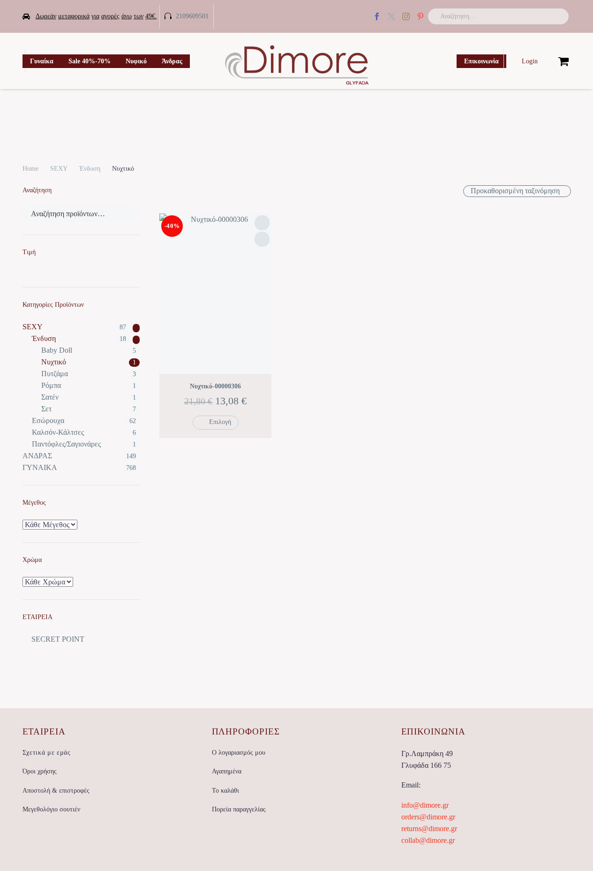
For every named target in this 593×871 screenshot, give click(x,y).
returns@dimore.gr (429, 829)
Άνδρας (172, 61)
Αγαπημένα (226, 771)
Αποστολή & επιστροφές (56, 790)
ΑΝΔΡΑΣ (37, 456)
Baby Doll (56, 350)
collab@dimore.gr (428, 840)
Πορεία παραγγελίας (239, 809)
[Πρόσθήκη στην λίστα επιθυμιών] (262, 222)
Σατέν (50, 397)
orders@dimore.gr (428, 817)
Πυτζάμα (54, 374)
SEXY (59, 168)
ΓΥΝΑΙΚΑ (40, 467)
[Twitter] (391, 16)
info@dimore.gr (425, 805)
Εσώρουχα (48, 420)
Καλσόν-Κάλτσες (58, 432)
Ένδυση (89, 168)
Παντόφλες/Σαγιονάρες (66, 444)
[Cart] (563, 61)
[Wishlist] (548, 61)
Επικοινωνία (481, 61)
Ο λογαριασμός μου (238, 752)
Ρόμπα (51, 385)
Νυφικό (136, 61)
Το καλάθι (225, 790)
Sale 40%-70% (89, 61)
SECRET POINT (57, 639)
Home (30, 168)
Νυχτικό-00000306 (215, 386)
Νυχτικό (53, 362)
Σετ (46, 409)
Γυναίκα (41, 61)
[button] (557, 16)
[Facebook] (377, 16)
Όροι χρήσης (40, 771)
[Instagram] (406, 16)
